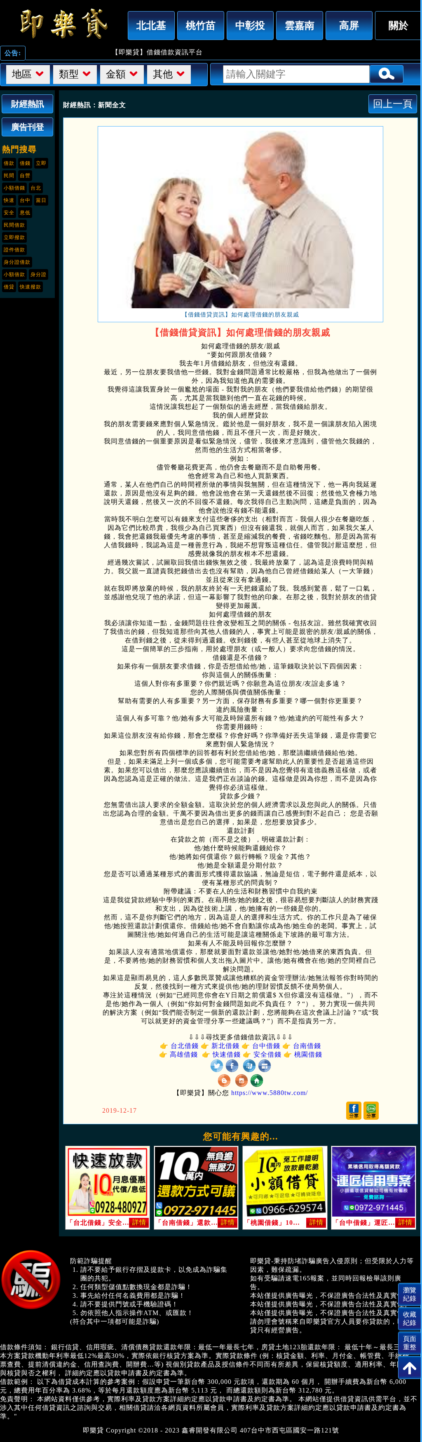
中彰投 (250, 25)
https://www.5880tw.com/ (269, 1092)
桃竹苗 (201, 25)
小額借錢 (14, 188)
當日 (41, 200)
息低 (25, 213)
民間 (9, 175)
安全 (9, 213)
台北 (35, 188)
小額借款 (14, 274)
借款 (9, 163)
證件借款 (14, 250)
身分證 (38, 274)
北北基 (151, 25)
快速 (9, 200)
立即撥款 (14, 237)
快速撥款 (30, 287)
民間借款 (14, 225)
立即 (41, 163)
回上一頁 (393, 103)
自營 (25, 175)
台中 (25, 200)
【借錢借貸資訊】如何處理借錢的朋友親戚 (62, 23)
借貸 (9, 287)
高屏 (349, 25)
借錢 (25, 163)
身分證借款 (17, 262)
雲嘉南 (299, 25)
